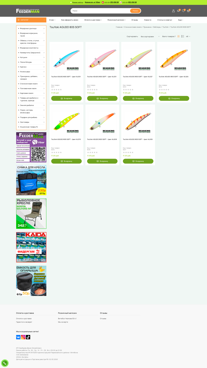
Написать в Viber (92, 2)
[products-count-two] (178, 36)
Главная (119, 27)
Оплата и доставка (24, 318)
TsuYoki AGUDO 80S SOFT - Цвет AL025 (173, 77)
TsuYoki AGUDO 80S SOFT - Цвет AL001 (66, 77)
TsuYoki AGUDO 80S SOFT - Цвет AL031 (102, 77)
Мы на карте (63, 322)
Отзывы (103, 318)
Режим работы (77, 2)
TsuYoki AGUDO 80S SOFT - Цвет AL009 (102, 139)
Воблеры (157, 27)
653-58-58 (129, 2)
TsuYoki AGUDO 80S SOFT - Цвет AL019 (66, 139)
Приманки (147, 27)
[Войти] (173, 10)
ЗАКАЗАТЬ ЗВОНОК (5, 363)
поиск (75, 11)
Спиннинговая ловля (132, 27)
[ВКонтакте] (18, 337)
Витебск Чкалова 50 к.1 (67, 318)
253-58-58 (111, 2)
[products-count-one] (182, 36)
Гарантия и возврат (24, 322)
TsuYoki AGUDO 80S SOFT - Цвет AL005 (138, 139)
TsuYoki (165, 27)
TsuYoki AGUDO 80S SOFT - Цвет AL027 (137, 77)
